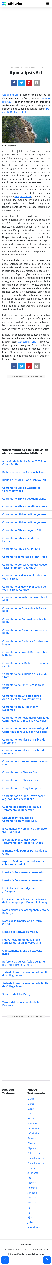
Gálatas (31, 1138)
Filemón (31, 1182)
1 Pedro (31, 1197)
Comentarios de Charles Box (19, 772)
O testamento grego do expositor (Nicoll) (23, 952)
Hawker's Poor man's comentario (23, 872)
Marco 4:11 (20, 112)
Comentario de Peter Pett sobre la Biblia (23, 686)
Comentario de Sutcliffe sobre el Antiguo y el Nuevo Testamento (22, 697)
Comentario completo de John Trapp (24, 556)
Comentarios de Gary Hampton (21, 788)
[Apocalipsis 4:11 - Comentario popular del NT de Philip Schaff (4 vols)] (5, 1260)
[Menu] (47, 3)
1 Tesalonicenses (36, 1158)
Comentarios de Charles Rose (20, 780)
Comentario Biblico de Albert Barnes (25, 506)
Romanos (32, 1123)
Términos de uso (13, 1249)
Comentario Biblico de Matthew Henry (22, 539)
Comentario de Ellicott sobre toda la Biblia (24, 631)
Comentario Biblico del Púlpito (21, 549)
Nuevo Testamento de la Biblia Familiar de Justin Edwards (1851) (22, 941)
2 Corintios (33, 1133)
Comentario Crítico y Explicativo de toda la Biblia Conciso (24, 588)
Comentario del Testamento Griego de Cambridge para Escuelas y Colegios (25, 719)
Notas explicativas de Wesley (20, 931)
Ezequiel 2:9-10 (23, 196)
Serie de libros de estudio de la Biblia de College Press (25, 974)
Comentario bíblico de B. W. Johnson (24, 514)
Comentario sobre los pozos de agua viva (25, 763)
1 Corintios (33, 1128)
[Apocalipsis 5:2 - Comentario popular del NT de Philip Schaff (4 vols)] (47, 1260)
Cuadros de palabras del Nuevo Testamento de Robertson (21, 808)
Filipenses (32, 1148)
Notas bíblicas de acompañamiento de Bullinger (26, 911)
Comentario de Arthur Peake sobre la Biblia (25, 599)
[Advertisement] (26, 33)
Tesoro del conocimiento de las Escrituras (21, 1003)
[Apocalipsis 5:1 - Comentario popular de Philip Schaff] (14, 83)
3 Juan (30, 1217)
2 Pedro (31, 1202)
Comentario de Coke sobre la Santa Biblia (24, 610)
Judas (30, 1222)
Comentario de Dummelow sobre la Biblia (24, 620)
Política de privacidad (36, 1249)
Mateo (30, 1098)
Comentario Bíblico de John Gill (21, 530)
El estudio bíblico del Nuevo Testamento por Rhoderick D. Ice (22, 841)
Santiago (32, 1192)
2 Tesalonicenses (36, 1163)
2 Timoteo (32, 1172)
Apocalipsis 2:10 (27, 341)
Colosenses (33, 1153)
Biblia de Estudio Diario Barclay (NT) (24, 480)
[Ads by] (13, 145)
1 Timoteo (32, 1168)
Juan (29, 1113)
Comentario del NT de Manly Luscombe (20, 708)
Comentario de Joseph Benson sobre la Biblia (24, 653)
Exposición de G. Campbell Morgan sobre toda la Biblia (23, 863)
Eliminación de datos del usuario (26, 1254)
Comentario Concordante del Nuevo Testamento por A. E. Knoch (24, 566)
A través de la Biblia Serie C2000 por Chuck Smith (24, 462)
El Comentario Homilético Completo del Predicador (24, 830)
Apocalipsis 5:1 (10, 94)
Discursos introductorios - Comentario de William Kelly (19, 819)
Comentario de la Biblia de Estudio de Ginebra (25, 664)
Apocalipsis (33, 1227)
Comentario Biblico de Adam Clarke (24, 498)
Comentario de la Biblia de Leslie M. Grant (24, 675)
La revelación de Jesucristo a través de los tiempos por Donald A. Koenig (25, 900)
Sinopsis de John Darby (16, 994)
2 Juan (30, 1212)
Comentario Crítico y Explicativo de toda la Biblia (24, 577)
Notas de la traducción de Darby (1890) (22, 922)
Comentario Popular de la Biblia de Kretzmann (23, 741)
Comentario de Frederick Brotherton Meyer (25, 642)
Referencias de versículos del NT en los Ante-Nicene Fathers (24, 963)
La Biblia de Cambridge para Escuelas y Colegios (25, 889)
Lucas (30, 1108)
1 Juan (30, 1207)
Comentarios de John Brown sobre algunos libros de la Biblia (23, 797)
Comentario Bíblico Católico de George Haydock (21, 489)
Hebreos (32, 1187)
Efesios (31, 1143)
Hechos (31, 1118)
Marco (30, 1103)
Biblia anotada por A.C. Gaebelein (23, 472)
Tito (29, 1177)
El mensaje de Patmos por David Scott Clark (25, 852)
